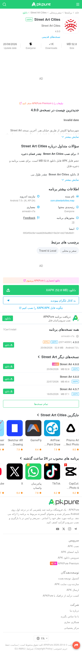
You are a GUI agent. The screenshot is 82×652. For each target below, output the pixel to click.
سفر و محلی (56, 12)
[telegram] (75, 529)
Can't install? (9, 329)
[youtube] (57, 529)
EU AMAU (20, 648)
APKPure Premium (68, 563)
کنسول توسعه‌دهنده (68, 578)
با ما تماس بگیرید (70, 616)
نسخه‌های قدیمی (51, 37)
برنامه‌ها (68, 12)
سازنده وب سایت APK (67, 584)
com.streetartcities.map (62, 200)
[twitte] (63, 529)
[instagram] (69, 529)
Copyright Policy (43, 648)
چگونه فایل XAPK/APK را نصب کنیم (42, 308)
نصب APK (73, 546)
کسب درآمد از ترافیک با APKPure (61, 595)
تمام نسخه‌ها (41, 404)
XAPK (29, 19)
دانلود (8, 318)
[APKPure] (41, 4)
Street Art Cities (39, 12)
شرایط (30, 648)
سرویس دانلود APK (68, 557)
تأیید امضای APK (70, 552)
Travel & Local (47, 250)
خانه (77, 12)
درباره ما (74, 610)
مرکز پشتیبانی (71, 628)
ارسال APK (73, 590)
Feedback (29, 218)
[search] (4, 4)
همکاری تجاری (71, 622)
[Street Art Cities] (71, 25)
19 (73, 222)
